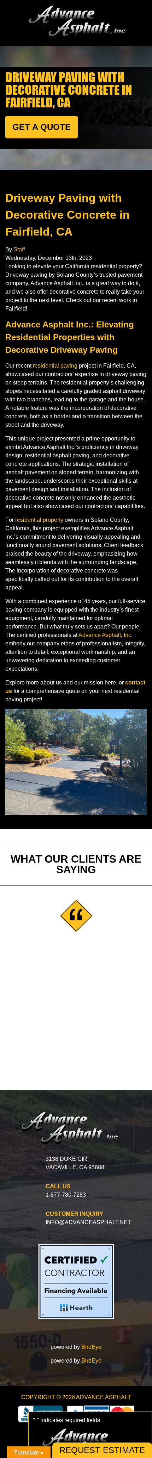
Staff (19, 249)
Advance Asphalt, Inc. (105, 635)
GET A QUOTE (41, 127)
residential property (39, 520)
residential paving (55, 366)
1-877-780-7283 (66, 1195)
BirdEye (91, 1347)
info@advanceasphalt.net (88, 1222)
